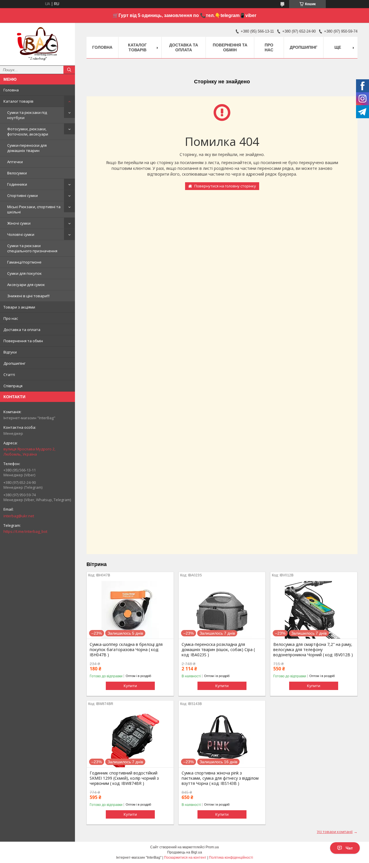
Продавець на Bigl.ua (184, 852)
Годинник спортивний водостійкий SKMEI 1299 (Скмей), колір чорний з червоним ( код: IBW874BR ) (124, 778)
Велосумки (17, 173)
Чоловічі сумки (20, 234)
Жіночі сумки (19, 223)
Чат (349, 848)
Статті (9, 374)
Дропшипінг (14, 363)
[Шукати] (69, 69)
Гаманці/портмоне (24, 262)
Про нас (10, 318)
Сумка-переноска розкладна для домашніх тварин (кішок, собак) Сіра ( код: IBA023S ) (218, 649)
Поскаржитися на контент (185, 858)
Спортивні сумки (22, 195)
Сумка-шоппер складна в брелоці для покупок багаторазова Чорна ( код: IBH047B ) (126, 649)
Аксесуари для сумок (26, 284)
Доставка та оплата (21, 329)
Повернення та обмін (23, 340)
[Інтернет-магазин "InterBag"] (37, 41)
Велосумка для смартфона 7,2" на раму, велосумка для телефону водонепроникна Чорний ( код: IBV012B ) (313, 649)
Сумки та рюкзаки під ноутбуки (27, 115)
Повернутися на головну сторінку (225, 186)
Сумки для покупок (24, 273)
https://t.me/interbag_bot (25, 531)
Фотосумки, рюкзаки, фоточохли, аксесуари (27, 131)
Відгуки (10, 352)
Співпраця (12, 385)
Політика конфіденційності (231, 858)
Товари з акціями (19, 307)
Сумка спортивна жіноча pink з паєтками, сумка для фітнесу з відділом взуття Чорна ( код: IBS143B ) (220, 778)
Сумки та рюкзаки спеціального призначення (32, 248)
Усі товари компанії (335, 831)
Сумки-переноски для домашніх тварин (27, 148)
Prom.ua (212, 847)
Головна (11, 90)
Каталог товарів (18, 101)
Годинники (17, 184)
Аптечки (15, 161)
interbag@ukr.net (18, 515)
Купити (130, 685)
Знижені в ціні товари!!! (28, 295)
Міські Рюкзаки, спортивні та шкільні (34, 209)
